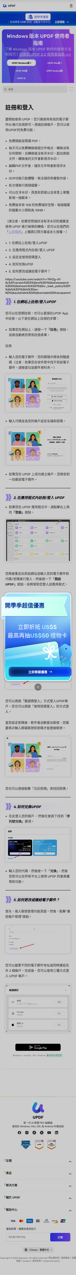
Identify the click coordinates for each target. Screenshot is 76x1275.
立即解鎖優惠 (37, 672)
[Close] (38, 687)
